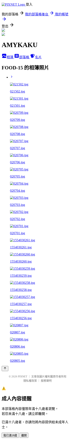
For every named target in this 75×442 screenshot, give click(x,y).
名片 (38, 57)
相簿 (10, 57)
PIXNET (22, 376)
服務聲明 (46, 380)
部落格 (24, 57)
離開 (24, 435)
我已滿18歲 (10, 435)
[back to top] (5, 368)
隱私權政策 (30, 380)
